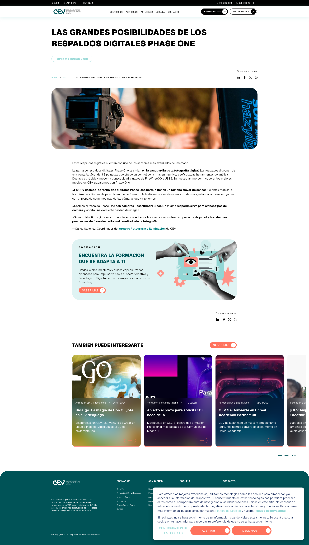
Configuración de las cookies (173, 530)
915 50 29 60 (225, 3)
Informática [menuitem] (121, 501)
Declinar (249, 530)
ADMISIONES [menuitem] (132, 12)
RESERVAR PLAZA (212, 11)
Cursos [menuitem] (120, 509)
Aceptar (208, 530)
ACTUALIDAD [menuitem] (147, 12)
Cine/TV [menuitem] (120, 489)
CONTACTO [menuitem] (173, 12)
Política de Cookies (228, 511)
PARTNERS (88, 3)
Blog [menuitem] (66, 77)
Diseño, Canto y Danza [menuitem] (126, 505)
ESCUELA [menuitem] (160, 12)
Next (287, 455)
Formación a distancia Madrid (72, 58)
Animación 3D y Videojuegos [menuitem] (129, 493)
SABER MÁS (90, 290)
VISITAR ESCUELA (241, 11)
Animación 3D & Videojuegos (90, 402)
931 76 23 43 (244, 3)
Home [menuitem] (54, 77)
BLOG (56, 3)
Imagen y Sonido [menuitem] (124, 497)
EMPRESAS (71, 3)
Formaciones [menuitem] (116, 12)
